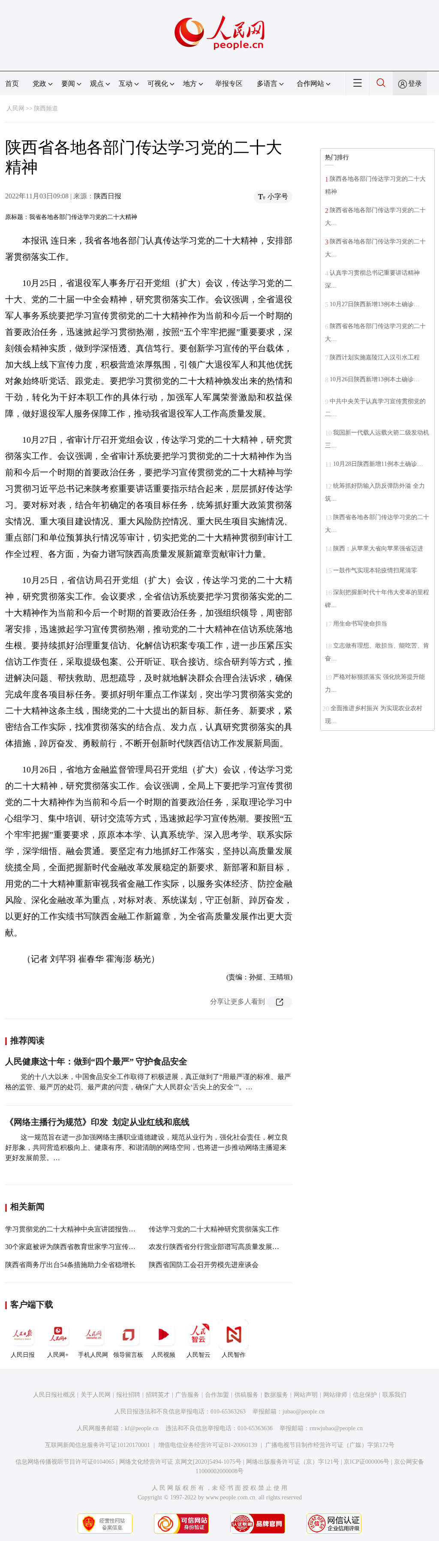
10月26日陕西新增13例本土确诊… (375, 379)
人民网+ (58, 1355)
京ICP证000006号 (366, 1462)
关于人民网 (96, 1395)
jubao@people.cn (304, 1411)
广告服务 (187, 1395)
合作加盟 (217, 1395)
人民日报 (23, 1355)
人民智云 (198, 1355)
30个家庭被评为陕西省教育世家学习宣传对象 (73, 1246)
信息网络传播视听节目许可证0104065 (64, 1462)
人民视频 (163, 1355)
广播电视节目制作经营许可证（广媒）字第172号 (329, 1445)
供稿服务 (247, 1395)
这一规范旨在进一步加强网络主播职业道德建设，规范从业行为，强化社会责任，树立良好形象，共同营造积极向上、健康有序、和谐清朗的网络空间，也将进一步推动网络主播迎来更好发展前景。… (146, 1147)
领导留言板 (128, 1355)
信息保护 (365, 1395)
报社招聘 (128, 1395)
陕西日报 (107, 196)
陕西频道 (46, 108)
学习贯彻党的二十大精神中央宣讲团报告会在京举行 (84, 1229)
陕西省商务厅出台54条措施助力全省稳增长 (70, 1264)
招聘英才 (158, 1395)
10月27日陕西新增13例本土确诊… (375, 304)
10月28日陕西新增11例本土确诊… (378, 464)
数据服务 (276, 1395)
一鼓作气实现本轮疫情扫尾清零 (375, 570)
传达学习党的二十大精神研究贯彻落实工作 (214, 1229)
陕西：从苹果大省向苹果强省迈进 (378, 548)
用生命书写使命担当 (360, 623)
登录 (415, 83)
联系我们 (394, 1395)
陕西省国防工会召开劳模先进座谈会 (204, 1264)
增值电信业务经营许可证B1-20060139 (207, 1445)
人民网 (15, 108)
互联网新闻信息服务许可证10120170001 (97, 1445)
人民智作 (234, 1355)
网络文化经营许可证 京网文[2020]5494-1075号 (180, 1462)
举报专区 (229, 83)
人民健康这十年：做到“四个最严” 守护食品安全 (96, 1061)
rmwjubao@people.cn (336, 1428)
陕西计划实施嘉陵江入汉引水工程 (375, 357)
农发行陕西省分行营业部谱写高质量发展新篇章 (221, 1246)
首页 (12, 83)
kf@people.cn (142, 1428)
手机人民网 (93, 1355)
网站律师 (335, 1395)
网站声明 (306, 1395)
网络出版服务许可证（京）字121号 (292, 1462)
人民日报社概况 (54, 1395)
